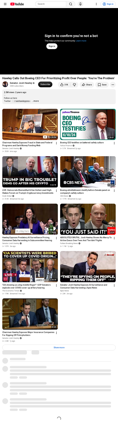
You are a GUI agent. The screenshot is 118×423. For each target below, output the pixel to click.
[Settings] (96, 4)
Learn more (81, 41)
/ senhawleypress (22, 101)
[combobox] (51, 4)
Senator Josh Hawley (21, 83)
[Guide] (5, 4)
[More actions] (113, 85)
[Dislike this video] (74, 85)
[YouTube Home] (17, 4)
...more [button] (35, 101)
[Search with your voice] (80, 4)
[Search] (70, 4)
